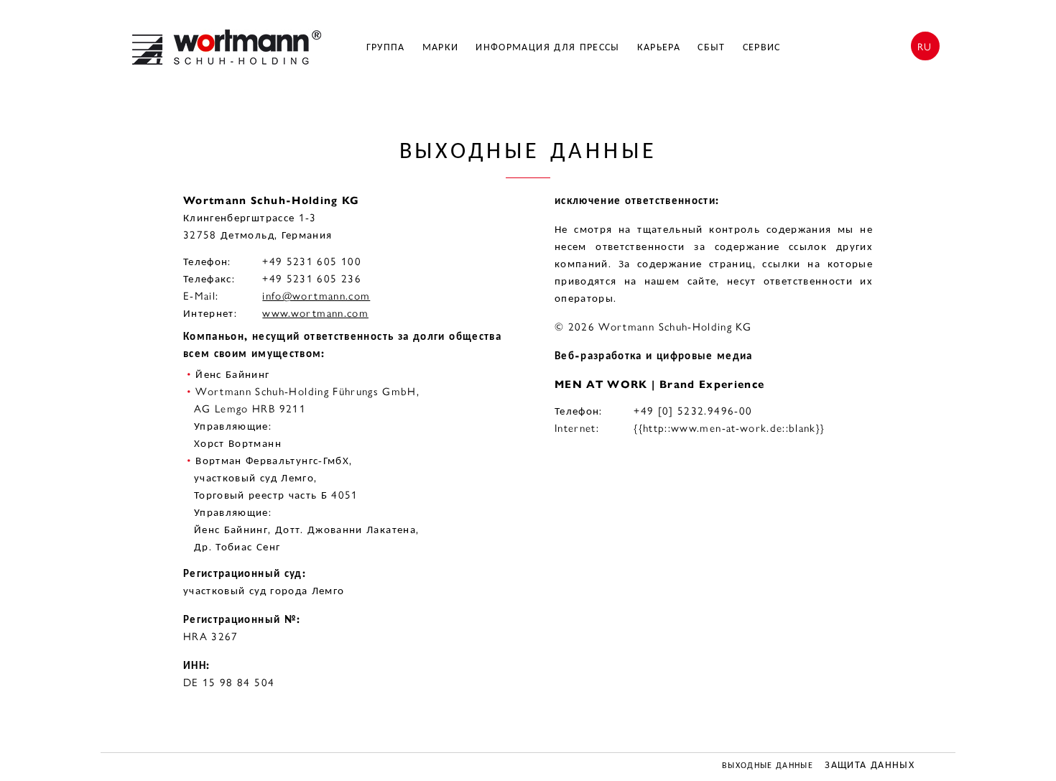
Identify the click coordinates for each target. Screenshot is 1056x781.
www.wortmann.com (315, 313)
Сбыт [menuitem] (711, 47)
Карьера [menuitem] (658, 47)
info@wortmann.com (316, 296)
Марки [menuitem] (440, 47)
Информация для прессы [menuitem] (547, 47)
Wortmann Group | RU (226, 47)
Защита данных (869, 765)
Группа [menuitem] (385, 47)
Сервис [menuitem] (762, 47)
